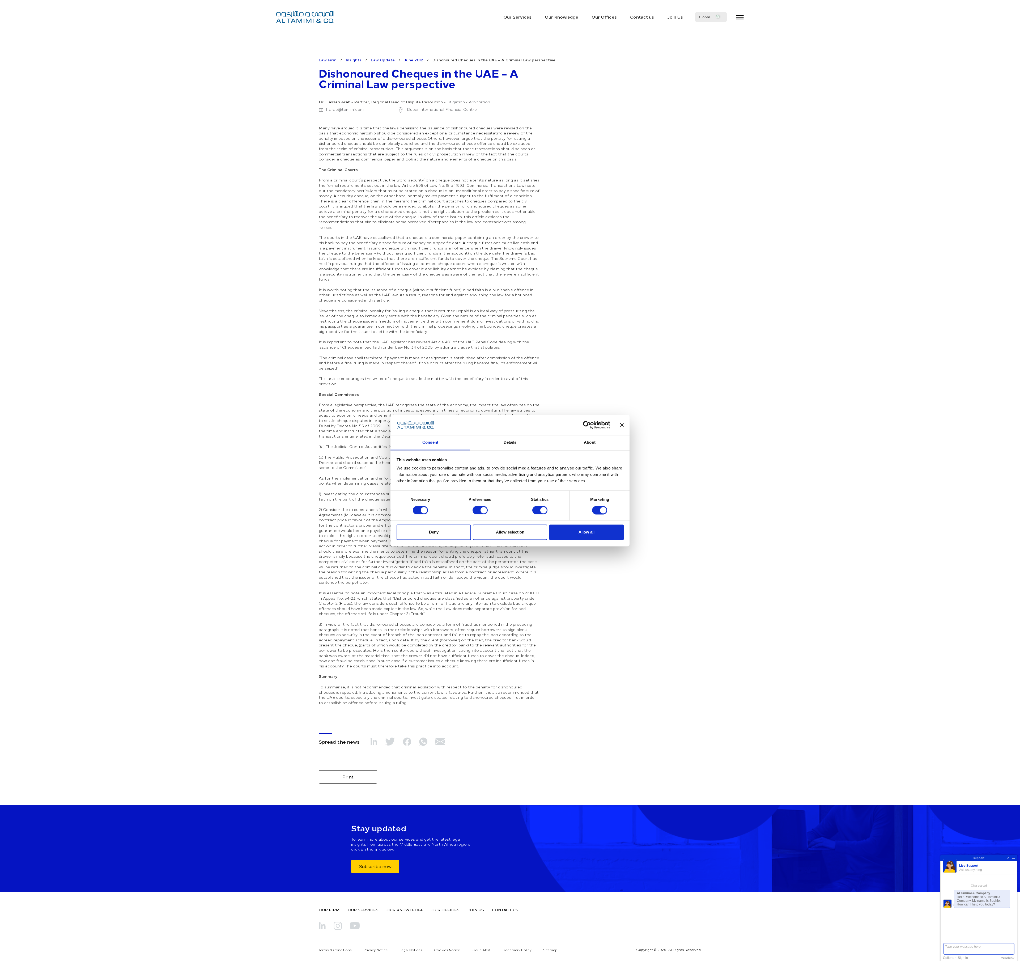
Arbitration (479, 102)
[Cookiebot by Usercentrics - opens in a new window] (587, 425)
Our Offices (604, 17)
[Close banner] (622, 425)
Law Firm (328, 59)
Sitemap (550, 950)
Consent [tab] (430, 442)
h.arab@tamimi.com (345, 109)
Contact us (642, 17)
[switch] (480, 510)
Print (348, 777)
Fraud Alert (481, 950)
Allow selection (510, 532)
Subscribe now (375, 866)
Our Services (517, 17)
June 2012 (413, 59)
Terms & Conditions (335, 950)
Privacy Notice (375, 950)
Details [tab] (510, 442)
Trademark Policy (517, 950)
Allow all (586, 532)
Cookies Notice (447, 950)
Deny (434, 532)
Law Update (383, 59)
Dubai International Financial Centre (441, 109)
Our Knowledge (561, 17)
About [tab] (590, 442)
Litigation (456, 102)
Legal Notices (411, 950)
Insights (354, 59)
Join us (476, 910)
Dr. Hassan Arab (334, 102)
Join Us (675, 17)
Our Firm (329, 910)
